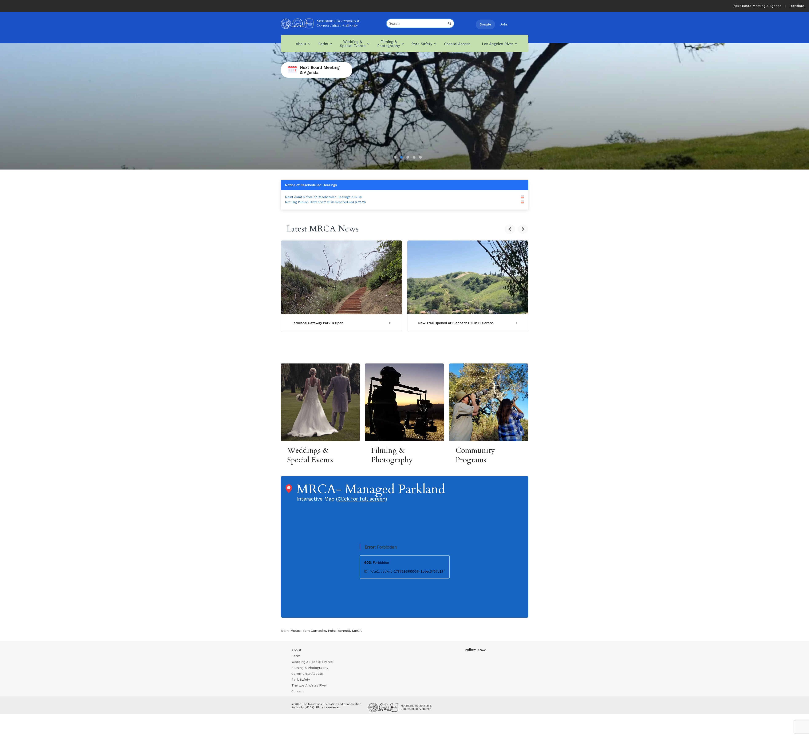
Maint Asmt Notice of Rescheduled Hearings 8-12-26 (323, 197)
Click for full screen (361, 499)
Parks (295, 656)
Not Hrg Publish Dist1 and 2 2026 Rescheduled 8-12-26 (325, 202)
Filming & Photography (309, 668)
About (296, 650)
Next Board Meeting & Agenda (757, 6)
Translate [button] (796, 6)
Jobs (504, 24)
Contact (297, 691)
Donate (485, 24)
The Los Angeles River (309, 685)
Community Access (307, 674)
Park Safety (300, 679)
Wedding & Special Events (312, 662)
